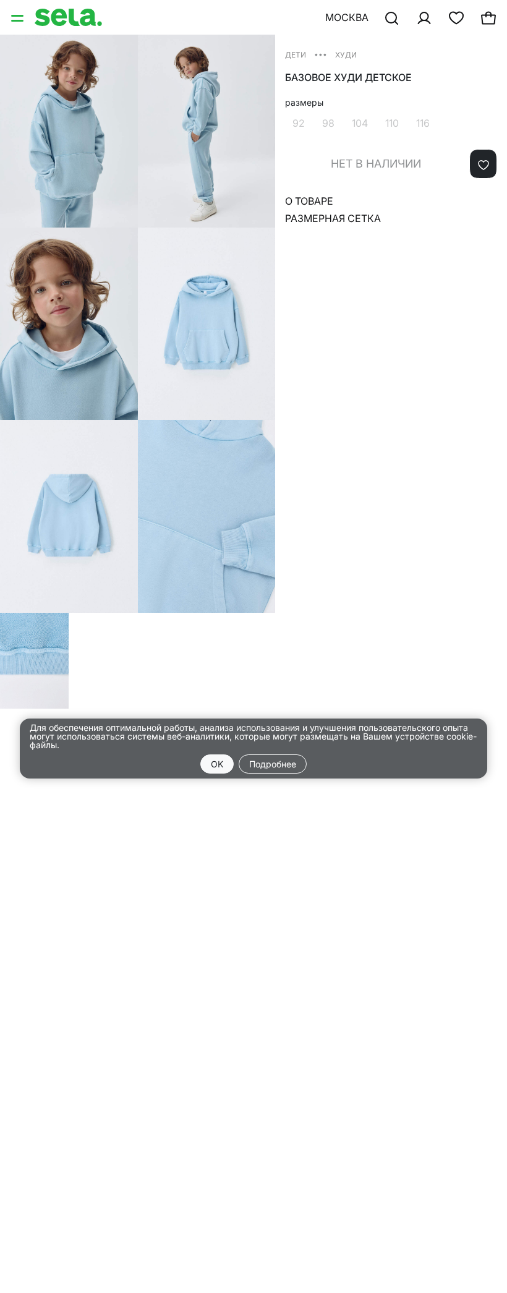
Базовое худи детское (348, 77)
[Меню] (18, 17)
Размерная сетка (333, 218)
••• (320, 54)
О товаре (309, 201)
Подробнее (272, 764)
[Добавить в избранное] (483, 164)
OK (217, 764)
